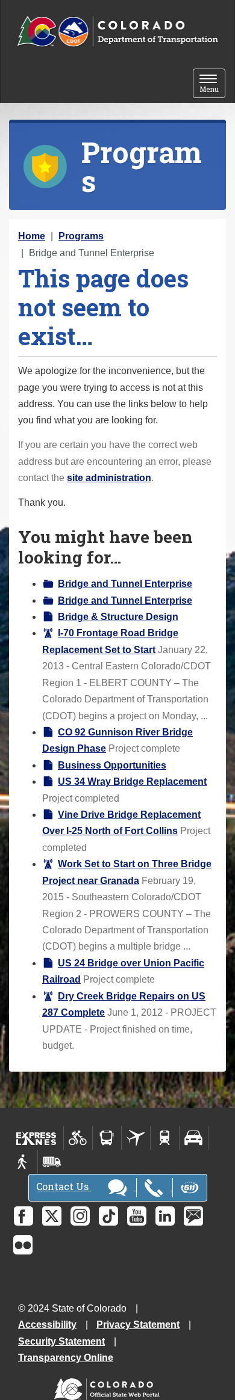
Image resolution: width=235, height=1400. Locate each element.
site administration (109, 478)
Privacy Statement (138, 1324)
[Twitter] (51, 1216)
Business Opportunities (112, 765)
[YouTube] (136, 1216)
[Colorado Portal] (109, 1386)
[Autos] (193, 1138)
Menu (212, 84)
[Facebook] (23, 1216)
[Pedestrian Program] (23, 1162)
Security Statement (61, 1341)
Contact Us (63, 1186)
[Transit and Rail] (107, 1138)
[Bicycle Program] (78, 1138)
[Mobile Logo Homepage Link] (117, 32)
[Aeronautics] (136, 1138)
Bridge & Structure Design (118, 617)
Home (31, 236)
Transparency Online (65, 1357)
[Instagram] (80, 1216)
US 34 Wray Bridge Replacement (132, 781)
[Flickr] (22, 1244)
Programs (81, 236)
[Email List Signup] (193, 1216)
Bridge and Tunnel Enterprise (125, 584)
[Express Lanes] (36, 1138)
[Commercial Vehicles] (51, 1162)
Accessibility (47, 1324)
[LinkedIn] (165, 1216)
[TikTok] (108, 1216)
